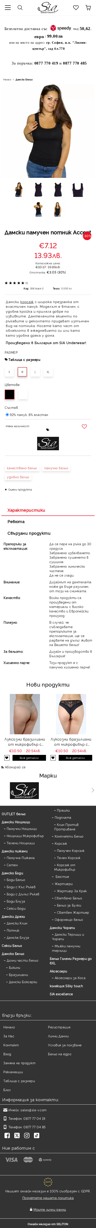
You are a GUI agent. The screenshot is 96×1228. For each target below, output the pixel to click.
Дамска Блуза (18, 937)
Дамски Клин (17, 923)
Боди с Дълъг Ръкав (23, 894)
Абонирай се (15, 767)
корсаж (26, 301)
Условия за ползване (65, 1045)
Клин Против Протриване (66, 826)
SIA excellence (61, 994)
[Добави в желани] (85, 426)
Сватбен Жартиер (73, 912)
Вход (7, 1054)
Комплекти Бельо (69, 836)
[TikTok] (37, 1136)
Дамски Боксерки (23, 982)
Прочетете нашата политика (48, 1198)
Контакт (11, 1045)
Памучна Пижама (21, 857)
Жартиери (64, 883)
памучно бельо (56, 468)
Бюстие (62, 876)
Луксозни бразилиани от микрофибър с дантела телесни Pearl (24, 742)
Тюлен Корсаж (68, 857)
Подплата (63, 817)
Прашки (63, 810)
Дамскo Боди (12, 873)
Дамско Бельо (24, 79)
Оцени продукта (20, 489)
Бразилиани (18, 974)
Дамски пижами (14, 851)
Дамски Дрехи (13, 916)
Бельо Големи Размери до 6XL (71, 960)
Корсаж (61, 843)
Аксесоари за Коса (70, 978)
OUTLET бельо (14, 814)
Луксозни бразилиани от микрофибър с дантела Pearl (71, 742)
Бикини (14, 967)
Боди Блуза (16, 901)
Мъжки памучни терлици (66, 948)
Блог (7, 1090)
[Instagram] (27, 1136)
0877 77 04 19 (34, 1118)
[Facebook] (8, 1136)
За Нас (8, 1036)
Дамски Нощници (16, 822)
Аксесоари (58, 971)
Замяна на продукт (19, 1063)
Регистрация (59, 1027)
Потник (13, 930)
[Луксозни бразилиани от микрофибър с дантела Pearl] (71, 714)
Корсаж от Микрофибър (64, 867)
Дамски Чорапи (62, 927)
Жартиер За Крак (72, 891)
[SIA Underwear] (24, 791)
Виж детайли (29, 758)
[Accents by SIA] (72, 791)
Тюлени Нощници (21, 843)
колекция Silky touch (66, 986)
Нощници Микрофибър (25, 836)
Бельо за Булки (69, 905)
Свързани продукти (29, 533)
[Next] (92, 790)
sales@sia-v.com (33, 1110)
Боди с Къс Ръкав (21, 887)
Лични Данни (58, 1036)
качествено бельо (22, 468)
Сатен (12, 865)
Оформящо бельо (69, 919)
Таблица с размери (24, 359)
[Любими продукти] (75, 8)
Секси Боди (16, 908)
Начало (7, 79)
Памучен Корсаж (70, 850)
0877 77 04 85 (34, 1127)
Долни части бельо (22, 960)
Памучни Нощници (22, 828)
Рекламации (13, 1072)
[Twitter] (17, 1136)
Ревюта (16, 521)
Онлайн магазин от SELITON (48, 1224)
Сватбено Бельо (68, 898)
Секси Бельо (12, 945)
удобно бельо (18, 477)
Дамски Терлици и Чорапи (68, 936)
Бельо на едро (59, 1054)
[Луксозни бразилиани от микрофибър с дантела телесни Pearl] (25, 714)
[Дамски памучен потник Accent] (18, 191)
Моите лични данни (49, 1209)
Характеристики (26, 510)
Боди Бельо (16, 879)
